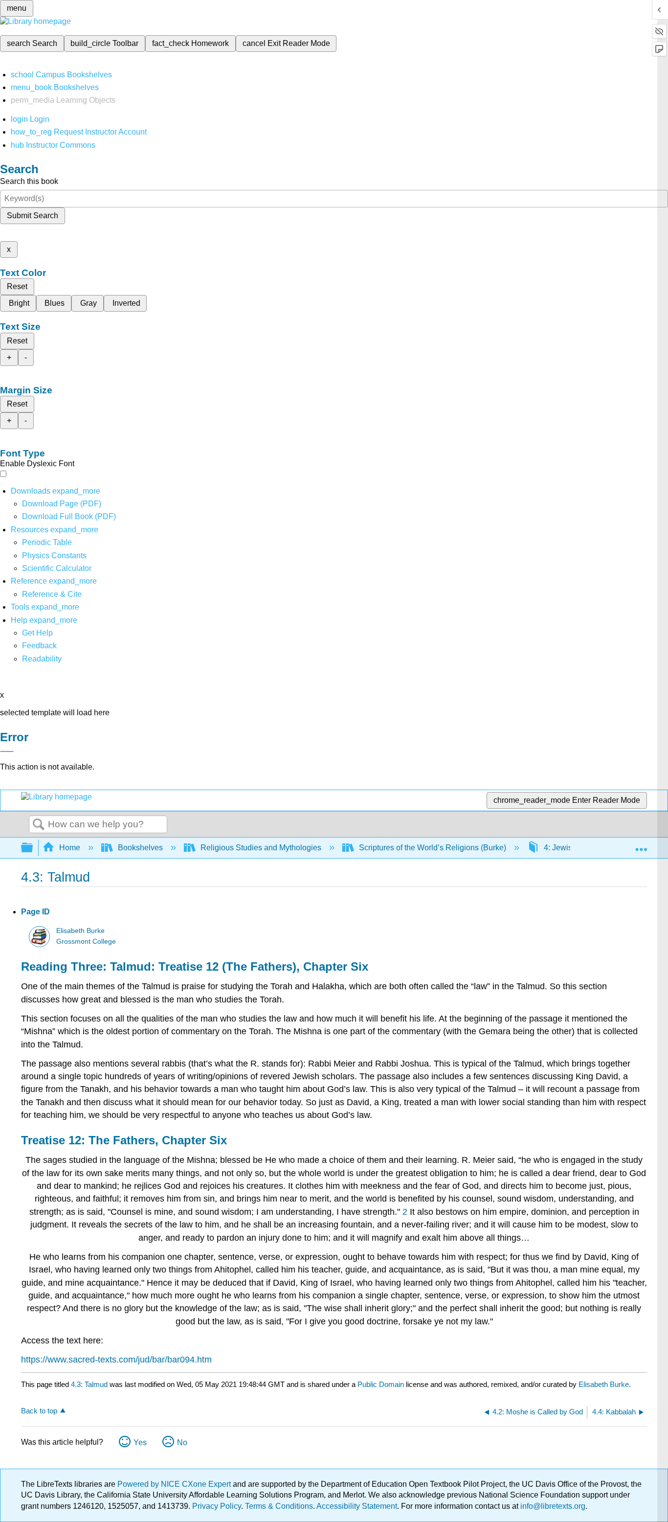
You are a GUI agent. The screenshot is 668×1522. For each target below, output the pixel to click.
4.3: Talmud (89, 1384)
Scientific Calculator (56, 568)
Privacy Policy (216, 1506)
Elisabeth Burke (80, 930)
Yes (140, 1442)
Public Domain (381, 1384)
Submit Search (32, 215)
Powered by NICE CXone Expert (175, 1484)
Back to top (39, 1411)
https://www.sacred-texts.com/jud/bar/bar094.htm (116, 1359)
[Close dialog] (7, 751)
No (182, 1442)
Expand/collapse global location (641, 845)
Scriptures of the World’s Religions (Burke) (432, 847)
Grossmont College (86, 941)
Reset (17, 286)
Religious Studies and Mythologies (261, 847)
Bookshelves (140, 847)
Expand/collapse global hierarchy (33, 848)
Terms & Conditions (279, 1506)
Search (38, 825)
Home (69, 847)
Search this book (29, 181)
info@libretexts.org (551, 1506)
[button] (39, 645)
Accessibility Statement (356, 1506)
